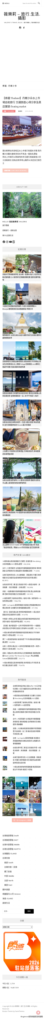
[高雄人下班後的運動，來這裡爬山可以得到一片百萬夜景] (35, 783)
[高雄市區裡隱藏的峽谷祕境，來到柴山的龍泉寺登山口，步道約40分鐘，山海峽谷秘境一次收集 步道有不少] (8, 809)
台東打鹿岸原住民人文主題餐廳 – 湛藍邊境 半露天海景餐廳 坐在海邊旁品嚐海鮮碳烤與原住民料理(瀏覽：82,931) (21, 578)
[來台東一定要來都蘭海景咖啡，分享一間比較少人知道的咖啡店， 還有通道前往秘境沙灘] (22, 809)
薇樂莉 (20, 111)
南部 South (8, 862)
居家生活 (6, 903)
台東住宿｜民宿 (10, 867)
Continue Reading (19, 170)
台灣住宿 (6, 858)
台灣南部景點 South (10, 835)
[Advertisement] (22, 58)
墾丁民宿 (8, 871)
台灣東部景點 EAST (10, 840)
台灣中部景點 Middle (11, 844)
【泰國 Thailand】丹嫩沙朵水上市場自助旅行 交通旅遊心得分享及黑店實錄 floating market (21, 102)
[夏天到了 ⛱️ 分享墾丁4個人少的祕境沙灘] (35, 809)
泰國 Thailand (9, 111)
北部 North (8, 880)
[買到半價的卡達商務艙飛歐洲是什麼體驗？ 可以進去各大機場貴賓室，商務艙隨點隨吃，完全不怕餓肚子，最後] (8, 783)
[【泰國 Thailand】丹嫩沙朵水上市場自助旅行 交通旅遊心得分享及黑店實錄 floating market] (22, 131)
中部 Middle (9, 876)
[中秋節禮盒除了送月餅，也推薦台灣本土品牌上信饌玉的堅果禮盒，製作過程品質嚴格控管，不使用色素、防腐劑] (22, 796)
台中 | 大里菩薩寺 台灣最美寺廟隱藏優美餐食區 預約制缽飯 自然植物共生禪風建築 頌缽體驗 (27, 721)
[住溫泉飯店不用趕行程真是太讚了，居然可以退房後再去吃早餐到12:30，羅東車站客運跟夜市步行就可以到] (8, 796)
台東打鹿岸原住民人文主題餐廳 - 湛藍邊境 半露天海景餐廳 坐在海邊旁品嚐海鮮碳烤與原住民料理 (27, 760)
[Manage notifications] (38, 1013)
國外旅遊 (6, 889)
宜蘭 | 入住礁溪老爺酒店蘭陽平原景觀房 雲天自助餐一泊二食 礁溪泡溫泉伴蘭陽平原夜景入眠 (27, 731)
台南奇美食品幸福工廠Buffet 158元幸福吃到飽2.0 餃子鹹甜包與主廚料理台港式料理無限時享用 (27, 689)
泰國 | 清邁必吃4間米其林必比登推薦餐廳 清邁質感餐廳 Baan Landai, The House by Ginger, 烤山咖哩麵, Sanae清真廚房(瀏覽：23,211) (21, 656)
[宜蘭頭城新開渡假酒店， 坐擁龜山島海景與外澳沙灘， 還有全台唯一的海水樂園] (22, 783)
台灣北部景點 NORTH (11, 849)
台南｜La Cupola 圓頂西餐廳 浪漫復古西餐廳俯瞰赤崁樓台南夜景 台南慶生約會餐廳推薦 (26, 741)
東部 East (8, 885)
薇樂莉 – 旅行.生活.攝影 (22, 16)
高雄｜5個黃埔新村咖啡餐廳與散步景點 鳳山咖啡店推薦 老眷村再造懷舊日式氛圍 (27, 712)
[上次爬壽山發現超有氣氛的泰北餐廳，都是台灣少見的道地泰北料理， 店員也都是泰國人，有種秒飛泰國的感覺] (35, 796)
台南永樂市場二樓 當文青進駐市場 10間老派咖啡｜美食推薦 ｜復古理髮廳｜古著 (27, 750)
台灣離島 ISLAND (9, 853)
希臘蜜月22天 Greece (11, 894)
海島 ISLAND (7, 898)
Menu (7, 3)
